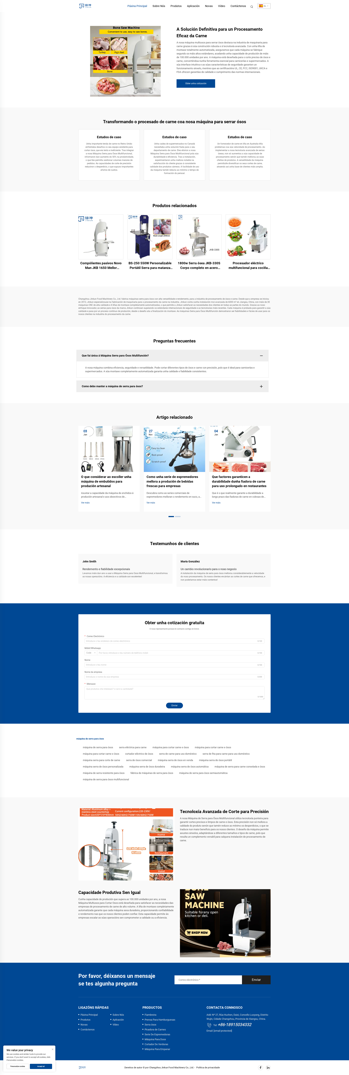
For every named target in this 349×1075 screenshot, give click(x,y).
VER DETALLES (101, 236)
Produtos (176, 6)
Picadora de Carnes (155, 1029)
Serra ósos (150, 1024)
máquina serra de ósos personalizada (103, 766)
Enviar (174, 705)
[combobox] (91, 652)
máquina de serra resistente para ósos (103, 773)
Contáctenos (238, 6)
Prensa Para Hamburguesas (160, 1019)
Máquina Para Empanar (157, 1049)
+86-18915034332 (234, 1024)
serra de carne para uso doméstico (178, 753)
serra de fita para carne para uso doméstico (226, 753)
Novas (209, 6)
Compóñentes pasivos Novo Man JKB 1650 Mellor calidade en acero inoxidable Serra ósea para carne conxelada (101, 265)
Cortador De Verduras (156, 1044)
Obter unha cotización (195, 83)
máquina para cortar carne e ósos (171, 747)
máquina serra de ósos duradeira (147, 766)
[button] (171, 516)
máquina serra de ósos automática (190, 766)
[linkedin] (268, 1067)
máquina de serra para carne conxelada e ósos (240, 766)
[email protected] (223, 1030)
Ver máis (85, 502)
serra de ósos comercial (139, 760)
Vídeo (221, 6)
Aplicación (193, 6)
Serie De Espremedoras (157, 1034)
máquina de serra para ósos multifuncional (106, 779)
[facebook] (260, 1067)
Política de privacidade (208, 1067)
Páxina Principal (137, 6)
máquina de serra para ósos (98, 747)
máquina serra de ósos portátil (215, 760)
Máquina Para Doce (155, 1039)
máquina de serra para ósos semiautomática (203, 773)
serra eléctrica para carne (133, 747)
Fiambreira (150, 1014)
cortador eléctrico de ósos (139, 753)
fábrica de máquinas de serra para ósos (151, 773)
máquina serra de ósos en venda (175, 760)
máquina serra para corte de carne (101, 760)
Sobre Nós (159, 6)
